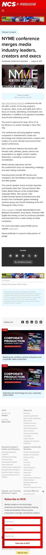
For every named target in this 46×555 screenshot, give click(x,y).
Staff (4, 410)
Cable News (27, 473)
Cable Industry (28, 470)
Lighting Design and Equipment (11, 467)
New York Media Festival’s (13, 103)
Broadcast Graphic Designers (11, 470)
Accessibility (27, 436)
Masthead (27, 413)
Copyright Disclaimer (30, 423)
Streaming (27, 465)
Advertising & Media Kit (31, 416)
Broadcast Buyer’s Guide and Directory (11, 448)
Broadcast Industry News (9, 284)
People (26, 460)
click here (13, 228)
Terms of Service (29, 431)
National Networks (29, 467)
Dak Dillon (5, 420)
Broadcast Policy (29, 457)
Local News (27, 475)
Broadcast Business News (32, 452)
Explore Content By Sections (32, 448)
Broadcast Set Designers (9, 462)
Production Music (7, 459)
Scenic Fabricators (7, 465)
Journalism (27, 462)
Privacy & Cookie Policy (31, 433)
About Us (28, 410)
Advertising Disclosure (30, 428)
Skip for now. (22, 553)
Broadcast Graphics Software (11, 472)
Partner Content (22, 284)
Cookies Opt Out (29, 439)
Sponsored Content (30, 426)
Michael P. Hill (6, 413)
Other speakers (8, 209)
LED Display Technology (9, 457)
